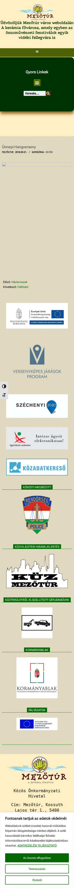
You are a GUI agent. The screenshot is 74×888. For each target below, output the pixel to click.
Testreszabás (37, 869)
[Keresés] (48, 93)
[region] (37, 850)
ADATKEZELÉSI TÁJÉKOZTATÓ (37, 845)
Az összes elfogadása (37, 857)
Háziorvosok (19, 282)
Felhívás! (23, 287)
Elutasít (37, 880)
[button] (37, 51)
